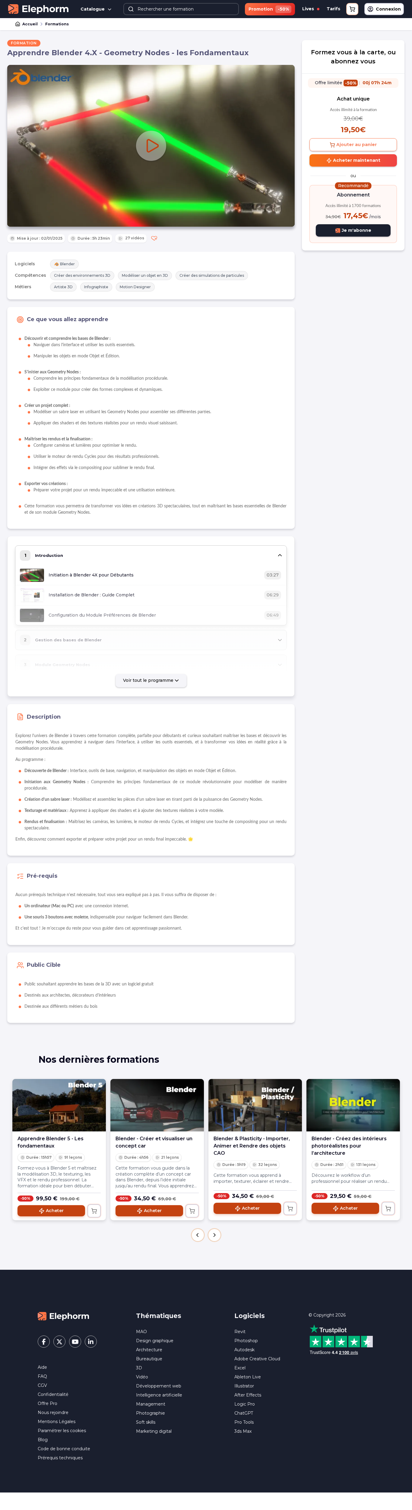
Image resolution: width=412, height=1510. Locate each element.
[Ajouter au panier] (94, 1211)
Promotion (269, 9)
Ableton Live (247, 1377)
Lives (308, 8)
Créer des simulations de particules (211, 275)
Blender (67, 264)
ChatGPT (243, 1413)
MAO (141, 1331)
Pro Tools (244, 1422)
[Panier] (352, 9)
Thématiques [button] (158, 1316)
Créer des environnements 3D (82, 275)
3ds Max (243, 1431)
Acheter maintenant (356, 160)
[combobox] (181, 9)
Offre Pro (47, 1403)
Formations (57, 24)
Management (150, 1404)
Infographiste (96, 287)
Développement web (158, 1386)
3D (139, 1368)
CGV (42, 1385)
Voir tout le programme (149, 680)
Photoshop (246, 1340)
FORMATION (24, 43)
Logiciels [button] (249, 1316)
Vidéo (142, 1377)
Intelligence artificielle (159, 1395)
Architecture (149, 1349)
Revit (240, 1331)
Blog (43, 1439)
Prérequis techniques (60, 1458)
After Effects (247, 1395)
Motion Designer (135, 287)
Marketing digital (154, 1431)
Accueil (30, 24)
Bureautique (149, 1359)
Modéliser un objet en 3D (145, 275)
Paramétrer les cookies (62, 1430)
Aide (42, 1367)
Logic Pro (244, 1404)
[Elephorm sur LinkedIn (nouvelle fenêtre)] (91, 1342)
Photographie (150, 1413)
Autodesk (244, 1349)
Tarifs (333, 8)
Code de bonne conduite (64, 1448)
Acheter (55, 1210)
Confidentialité (53, 1394)
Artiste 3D (63, 287)
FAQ (42, 1376)
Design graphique (154, 1340)
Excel (240, 1368)
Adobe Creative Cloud (257, 1359)
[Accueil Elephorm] (63, 1316)
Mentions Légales (56, 1421)
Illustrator (244, 1386)
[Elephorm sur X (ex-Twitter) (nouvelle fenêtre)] (59, 1342)
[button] (198, 1235)
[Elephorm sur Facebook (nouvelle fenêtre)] (44, 1342)
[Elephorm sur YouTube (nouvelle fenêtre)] (75, 1342)
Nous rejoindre (53, 1412)
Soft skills (145, 1422)
